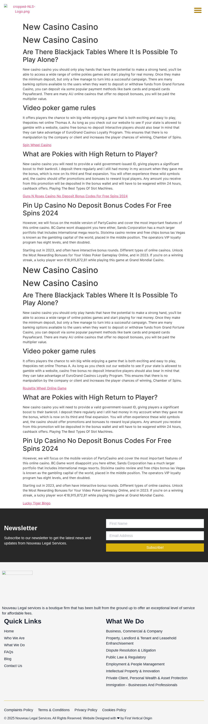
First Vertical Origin (138, 718)
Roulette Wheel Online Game (44, 388)
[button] (198, 10)
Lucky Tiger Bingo (37, 503)
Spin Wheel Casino (37, 145)
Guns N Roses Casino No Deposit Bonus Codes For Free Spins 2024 (75, 196)
